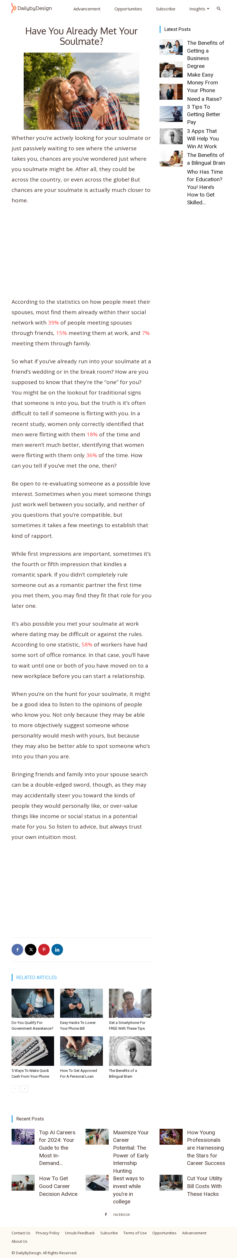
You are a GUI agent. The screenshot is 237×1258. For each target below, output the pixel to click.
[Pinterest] (44, 949)
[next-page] (24, 1088)
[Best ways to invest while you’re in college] (97, 1183)
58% (87, 644)
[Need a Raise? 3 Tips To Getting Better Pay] (171, 92)
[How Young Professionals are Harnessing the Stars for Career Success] (171, 1137)
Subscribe (165, 9)
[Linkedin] (57, 949)
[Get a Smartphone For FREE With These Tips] (130, 1003)
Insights (197, 9)
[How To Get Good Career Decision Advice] (23, 1183)
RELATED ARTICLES (36, 977)
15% (61, 333)
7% (146, 333)
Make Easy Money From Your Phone (202, 82)
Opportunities (128, 9)
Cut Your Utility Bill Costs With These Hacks (204, 1186)
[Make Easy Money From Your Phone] (171, 69)
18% (92, 434)
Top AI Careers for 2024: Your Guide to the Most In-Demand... (57, 1147)
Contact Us (21, 1232)
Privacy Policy (48, 1232)
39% (53, 322)
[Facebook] (17, 949)
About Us (19, 1241)
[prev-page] (15, 1088)
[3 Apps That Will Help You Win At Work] (171, 114)
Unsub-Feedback (80, 1232)
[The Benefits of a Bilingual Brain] (130, 1051)
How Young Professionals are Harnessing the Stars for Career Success (206, 1147)
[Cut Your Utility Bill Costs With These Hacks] (171, 1183)
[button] (218, 8)
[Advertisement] (81, 253)
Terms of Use (135, 1232)
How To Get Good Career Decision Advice (58, 1186)
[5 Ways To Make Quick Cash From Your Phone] (33, 1051)
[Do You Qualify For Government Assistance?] (33, 1003)
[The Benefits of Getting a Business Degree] (171, 47)
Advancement (87, 9)
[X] (30, 949)
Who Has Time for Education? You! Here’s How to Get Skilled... (205, 187)
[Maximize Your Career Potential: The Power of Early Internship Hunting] (97, 1137)
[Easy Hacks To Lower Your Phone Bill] (81, 1003)
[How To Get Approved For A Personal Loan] (81, 1051)
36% (91, 455)
